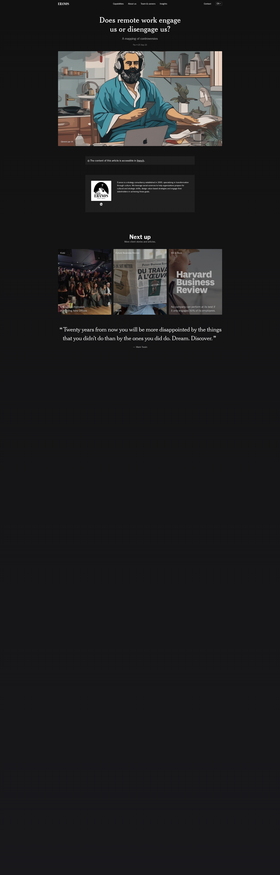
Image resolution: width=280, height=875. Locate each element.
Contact (207, 3)
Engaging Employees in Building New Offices (73, 308)
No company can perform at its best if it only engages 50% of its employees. (193, 308)
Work (118, 310)
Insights (163, 3)
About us (132, 3)
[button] (219, 3)
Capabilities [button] (118, 3)
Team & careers (148, 3)
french (140, 160)
